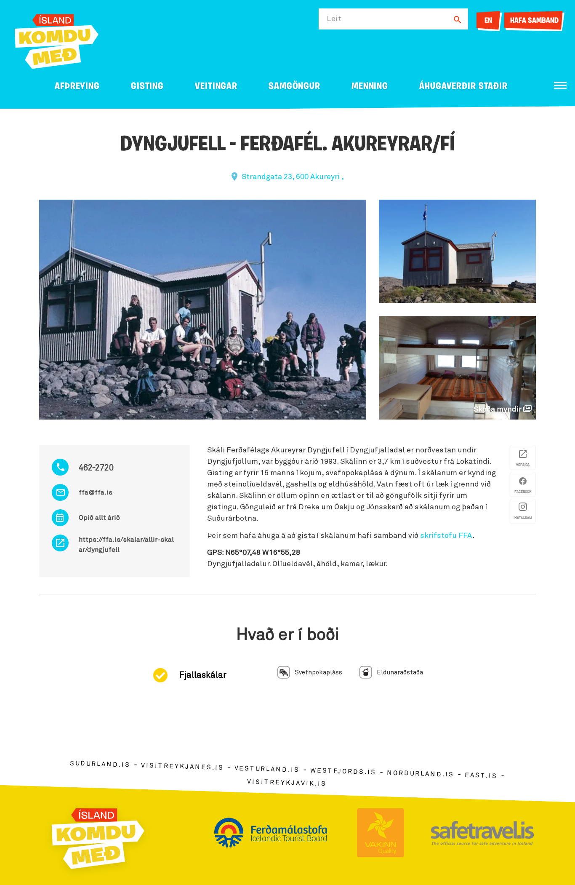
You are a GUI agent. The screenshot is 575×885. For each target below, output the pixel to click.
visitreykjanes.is (182, 766)
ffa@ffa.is (95, 492)
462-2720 (96, 468)
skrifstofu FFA (446, 536)
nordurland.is (420, 774)
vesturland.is (267, 769)
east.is (481, 775)
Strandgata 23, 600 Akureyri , (293, 177)
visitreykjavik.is (287, 782)
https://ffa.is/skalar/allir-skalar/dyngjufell (126, 544)
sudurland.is (100, 764)
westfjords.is (343, 771)
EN (488, 21)
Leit (334, 19)
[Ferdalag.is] (56, 40)
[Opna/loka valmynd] (560, 85)
